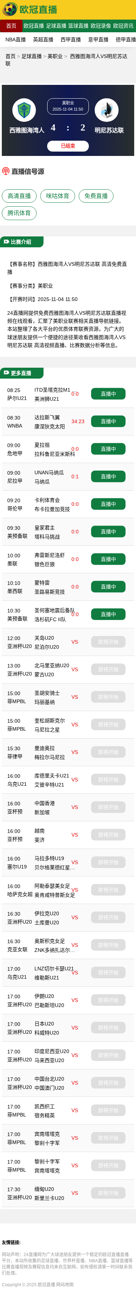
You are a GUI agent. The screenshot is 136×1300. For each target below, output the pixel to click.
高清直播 (19, 196)
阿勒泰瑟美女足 (52, 886)
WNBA (14, 426)
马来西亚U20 (49, 1060)
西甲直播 (71, 39)
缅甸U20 (44, 1189)
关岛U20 (44, 638)
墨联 (12, 563)
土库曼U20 (46, 922)
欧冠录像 (101, 26)
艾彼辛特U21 (49, 785)
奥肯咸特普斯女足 (54, 895)
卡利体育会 (47, 500)
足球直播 (56, 26)
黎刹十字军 (47, 1143)
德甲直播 (126, 39)
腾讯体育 (19, 213)
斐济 (39, 840)
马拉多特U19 (49, 858)
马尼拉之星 (47, 729)
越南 (39, 831)
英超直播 (43, 39)
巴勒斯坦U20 (49, 1005)
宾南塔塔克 (47, 1134)
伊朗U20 (44, 996)
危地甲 (14, 453)
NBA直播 (15, 39)
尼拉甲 (14, 481)
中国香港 (44, 803)
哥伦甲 (14, 508)
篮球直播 (78, 26)
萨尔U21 (17, 398)
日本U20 (44, 1024)
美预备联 (17, 536)
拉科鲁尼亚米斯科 (54, 454)
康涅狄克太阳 (49, 426)
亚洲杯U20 (19, 646)
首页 (11, 26)
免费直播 (96, 196)
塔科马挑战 (47, 537)
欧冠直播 (34, 26)
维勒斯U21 (46, 978)
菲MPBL (16, 701)
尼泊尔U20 (46, 647)
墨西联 (14, 591)
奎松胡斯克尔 (49, 720)
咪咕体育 (57, 196)
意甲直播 (98, 39)
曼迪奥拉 (44, 748)
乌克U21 (17, 784)
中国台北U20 (49, 1079)
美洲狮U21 (46, 399)
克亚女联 (17, 949)
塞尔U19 (17, 867)
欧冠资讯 (123, 26)
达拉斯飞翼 (47, 417)
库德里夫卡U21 (51, 776)
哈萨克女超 (20, 894)
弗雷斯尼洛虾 (49, 555)
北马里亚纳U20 (51, 665)
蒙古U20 (44, 674)
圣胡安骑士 (47, 693)
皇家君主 (44, 528)
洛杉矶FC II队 (50, 619)
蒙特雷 (42, 583)
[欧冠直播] (29, 16)
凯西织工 (44, 1106)
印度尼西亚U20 (51, 1051)
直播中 (108, 394)
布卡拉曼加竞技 (52, 509)
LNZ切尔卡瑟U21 (54, 968)
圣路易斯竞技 (49, 592)
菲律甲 (14, 756)
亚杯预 (14, 811)
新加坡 (42, 812)
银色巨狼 (44, 564)
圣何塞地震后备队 (54, 610)
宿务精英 (44, 1115)
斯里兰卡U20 (49, 1198)
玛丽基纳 (44, 702)
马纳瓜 (42, 481)
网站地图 (65, 1284)
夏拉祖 (42, 445)
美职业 (55, 56)
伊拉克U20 (46, 913)
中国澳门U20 (49, 1088)
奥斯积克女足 (49, 941)
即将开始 (108, 642)
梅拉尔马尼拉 (49, 757)
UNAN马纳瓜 (49, 472)
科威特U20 (46, 1033)
